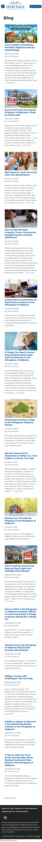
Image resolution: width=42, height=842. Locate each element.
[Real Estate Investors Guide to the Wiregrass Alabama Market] (21, 408)
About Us (5, 808)
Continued (10, 83)
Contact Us (18, 808)
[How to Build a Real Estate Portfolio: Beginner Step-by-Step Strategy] (21, 33)
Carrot (37, 836)
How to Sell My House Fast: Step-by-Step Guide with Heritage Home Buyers (20, 568)
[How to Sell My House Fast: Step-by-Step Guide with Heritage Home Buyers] (21, 555)
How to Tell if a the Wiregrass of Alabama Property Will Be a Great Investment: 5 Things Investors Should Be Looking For (21, 614)
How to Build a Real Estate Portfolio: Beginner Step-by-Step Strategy (20, 47)
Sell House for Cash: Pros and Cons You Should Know (21, 173)
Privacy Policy (22, 811)
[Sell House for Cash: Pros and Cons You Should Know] (21, 161)
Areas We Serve (30, 808)
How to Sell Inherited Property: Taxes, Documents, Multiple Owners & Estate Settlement (21, 234)
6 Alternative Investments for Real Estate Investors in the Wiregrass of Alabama (21, 302)
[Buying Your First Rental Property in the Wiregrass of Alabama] (21, 507)
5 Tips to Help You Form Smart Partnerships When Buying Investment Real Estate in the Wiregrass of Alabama (19, 760)
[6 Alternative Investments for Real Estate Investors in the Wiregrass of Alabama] (21, 288)
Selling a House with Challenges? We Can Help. (19, 677)
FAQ (12, 808)
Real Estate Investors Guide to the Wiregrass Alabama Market (20, 422)
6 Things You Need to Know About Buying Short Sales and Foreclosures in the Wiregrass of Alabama (20, 356)
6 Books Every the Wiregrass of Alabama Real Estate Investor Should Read (20, 647)
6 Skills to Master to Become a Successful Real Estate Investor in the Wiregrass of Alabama (20, 725)
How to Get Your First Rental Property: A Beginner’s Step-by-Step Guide (20, 112)
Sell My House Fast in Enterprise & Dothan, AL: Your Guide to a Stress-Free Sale (21, 456)
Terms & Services (8, 811)
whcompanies (13, 56)
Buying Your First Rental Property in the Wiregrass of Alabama (20, 521)
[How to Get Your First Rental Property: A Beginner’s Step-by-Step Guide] (21, 98)
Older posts (11, 798)
